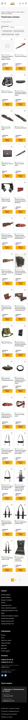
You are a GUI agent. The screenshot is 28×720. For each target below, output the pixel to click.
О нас (2, 637)
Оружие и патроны (6, 600)
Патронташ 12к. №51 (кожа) (20, 56)
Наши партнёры (5, 643)
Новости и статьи (6, 640)
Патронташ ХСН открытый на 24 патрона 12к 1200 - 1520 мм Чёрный (20, 452)
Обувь (3, 613)
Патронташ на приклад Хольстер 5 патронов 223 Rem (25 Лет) (20, 201)
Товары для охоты (6, 605)
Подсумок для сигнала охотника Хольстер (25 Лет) (6, 308)
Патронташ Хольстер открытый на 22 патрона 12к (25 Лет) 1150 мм (20, 237)
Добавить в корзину (7, 68)
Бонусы (3, 635)
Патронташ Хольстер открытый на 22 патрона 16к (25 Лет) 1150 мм (7, 416)
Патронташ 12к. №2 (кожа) (20, 128)
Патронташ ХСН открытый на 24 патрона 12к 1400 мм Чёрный (20, 94)
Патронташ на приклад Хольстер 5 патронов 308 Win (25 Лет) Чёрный (20, 344)
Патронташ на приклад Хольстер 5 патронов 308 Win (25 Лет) (7, 237)
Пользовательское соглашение (9, 714)
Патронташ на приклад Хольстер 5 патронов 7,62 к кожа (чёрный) (20, 273)
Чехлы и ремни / (20, 12)
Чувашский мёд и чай (7, 623)
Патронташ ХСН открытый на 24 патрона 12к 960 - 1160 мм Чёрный (7, 488)
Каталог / (3, 12)
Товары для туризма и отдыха (9, 616)
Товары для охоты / (11, 12)
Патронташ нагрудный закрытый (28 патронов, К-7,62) (7, 523)
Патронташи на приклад (18, 31)
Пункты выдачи (5, 651)
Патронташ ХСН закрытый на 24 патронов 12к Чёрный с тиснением (7, 58)
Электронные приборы (7, 618)
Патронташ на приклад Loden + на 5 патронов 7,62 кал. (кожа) (7, 273)
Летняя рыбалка (5, 595)
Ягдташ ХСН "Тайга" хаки (7, 342)
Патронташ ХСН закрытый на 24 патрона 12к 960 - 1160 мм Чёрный (7, 452)
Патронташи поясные (7, 31)
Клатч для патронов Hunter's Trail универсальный (19, 559)
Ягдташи (17, 34)
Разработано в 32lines (6, 717)
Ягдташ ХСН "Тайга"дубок (7, 92)
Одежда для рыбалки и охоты (9, 610)
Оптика (3, 602)
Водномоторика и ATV (7, 621)
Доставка (3, 648)
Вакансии (4, 645)
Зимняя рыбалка (6, 597)
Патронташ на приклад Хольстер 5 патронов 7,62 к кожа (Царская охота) (20, 308)
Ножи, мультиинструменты (9, 608)
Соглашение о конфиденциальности (10, 711)
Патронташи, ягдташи (6, 13)
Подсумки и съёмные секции (7, 34)
